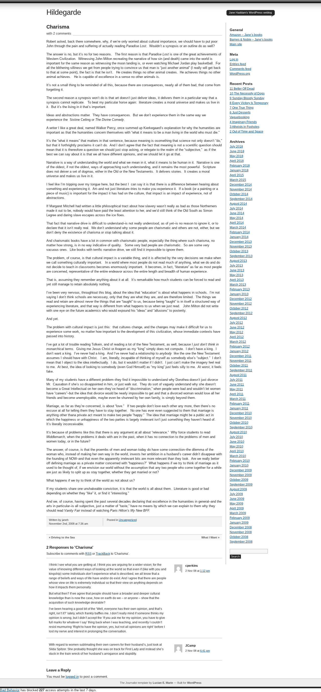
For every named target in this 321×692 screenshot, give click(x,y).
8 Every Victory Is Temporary (249, 103)
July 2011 (236, 380)
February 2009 (240, 518)
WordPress (194, 682)
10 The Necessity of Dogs (247, 93)
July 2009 (236, 494)
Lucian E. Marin (163, 682)
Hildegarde (63, 12)
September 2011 (241, 370)
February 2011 (240, 403)
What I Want (209, 537)
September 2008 (241, 541)
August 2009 (238, 489)
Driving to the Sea (63, 537)
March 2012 (238, 341)
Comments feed (240, 69)
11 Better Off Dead (242, 88)
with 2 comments (58, 33)
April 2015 (237, 175)
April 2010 (237, 451)
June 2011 (237, 384)
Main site (236, 44)
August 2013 (238, 261)
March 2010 (238, 456)
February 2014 (240, 232)
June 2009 (237, 499)
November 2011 (241, 361)
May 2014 (236, 218)
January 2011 (239, 408)
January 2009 (239, 522)
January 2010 (239, 465)
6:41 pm (205, 650)
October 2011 (239, 365)
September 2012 (241, 313)
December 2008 (241, 527)
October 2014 (239, 194)
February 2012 (240, 346)
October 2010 (239, 422)
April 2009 (237, 508)
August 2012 (238, 318)
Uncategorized (128, 519)
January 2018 (239, 170)
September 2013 (241, 256)
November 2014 (241, 189)
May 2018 (236, 156)
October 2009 (239, 480)
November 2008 (241, 532)
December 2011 (241, 356)
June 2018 (237, 151)
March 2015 (238, 180)
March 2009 (238, 513)
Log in (234, 59)
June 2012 (237, 327)
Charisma (57, 27)
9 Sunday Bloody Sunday (247, 98)
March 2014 (238, 227)
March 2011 (238, 399)
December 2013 (241, 242)
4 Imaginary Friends (243, 122)
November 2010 (241, 418)
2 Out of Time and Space (246, 131)
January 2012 (239, 351)
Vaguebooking (240, 117)
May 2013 (236, 275)
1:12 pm (205, 570)
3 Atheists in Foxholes (244, 127)
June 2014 (237, 213)
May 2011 (236, 389)
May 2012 (236, 332)
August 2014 (238, 203)
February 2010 (240, 461)
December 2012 (241, 299)
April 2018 (237, 161)
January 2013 (239, 294)
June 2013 (237, 270)
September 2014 (241, 199)
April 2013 (237, 280)
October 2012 (239, 308)
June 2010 (237, 441)
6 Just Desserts (240, 112)
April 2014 (237, 222)
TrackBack (103, 553)
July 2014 (236, 208)
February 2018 (240, 165)
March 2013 (238, 284)
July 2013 (236, 265)
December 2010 (241, 413)
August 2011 (238, 375)
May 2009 (236, 503)
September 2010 (241, 427)
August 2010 (238, 432)
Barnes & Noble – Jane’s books (251, 39)
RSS (88, 553)
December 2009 (241, 470)
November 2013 (241, 246)
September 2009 (241, 484)
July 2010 (236, 437)
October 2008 (239, 537)
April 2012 (237, 337)
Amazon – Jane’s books (246, 35)
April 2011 (237, 394)
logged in (72, 676)
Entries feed (238, 64)
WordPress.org (240, 73)
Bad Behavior (10, 690)
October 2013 (239, 251)
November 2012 (241, 303)
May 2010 (236, 446)
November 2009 (241, 475)
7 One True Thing (242, 107)
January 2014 (239, 237)
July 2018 (236, 146)
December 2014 (241, 184)
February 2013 (240, 289)
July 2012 (236, 322)
